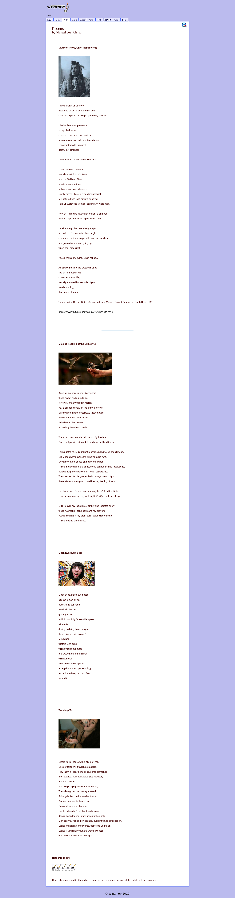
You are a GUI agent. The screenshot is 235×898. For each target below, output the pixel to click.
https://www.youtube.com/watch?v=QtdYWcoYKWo (86, 312)
